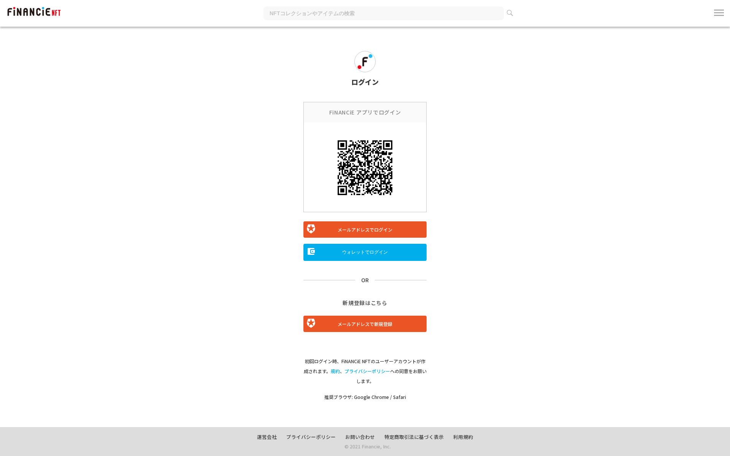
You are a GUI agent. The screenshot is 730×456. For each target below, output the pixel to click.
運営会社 (267, 436)
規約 (335, 371)
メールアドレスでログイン (365, 229)
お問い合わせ (360, 436)
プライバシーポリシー (367, 371)
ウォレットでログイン (365, 252)
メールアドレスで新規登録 (365, 324)
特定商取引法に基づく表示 (414, 436)
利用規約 (463, 436)
